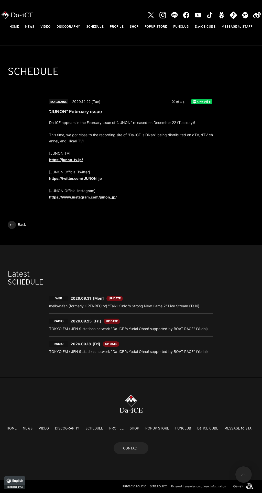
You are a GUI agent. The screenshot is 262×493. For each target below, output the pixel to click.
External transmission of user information (198, 486)
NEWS (29, 26)
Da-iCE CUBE (205, 26)
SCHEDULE (95, 26)
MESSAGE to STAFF (237, 26)
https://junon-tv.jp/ (66, 160)
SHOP (134, 26)
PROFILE (117, 26)
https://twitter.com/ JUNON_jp (75, 178)
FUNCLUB (181, 26)
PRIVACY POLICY (134, 486)
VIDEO (45, 26)
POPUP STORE (156, 26)
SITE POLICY (158, 486)
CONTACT (131, 448)
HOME (14, 26)
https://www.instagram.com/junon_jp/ (83, 197)
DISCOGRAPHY (68, 26)
